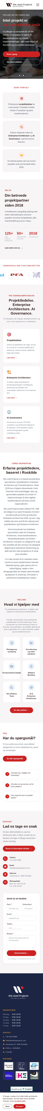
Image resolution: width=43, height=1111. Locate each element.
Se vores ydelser (14, 62)
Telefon (9, 924)
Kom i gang (12, 54)
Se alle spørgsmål (15, 759)
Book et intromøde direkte (19, 849)
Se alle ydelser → (21, 710)
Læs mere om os (14, 248)
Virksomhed (26, 904)
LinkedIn (9, 1052)
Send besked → (21, 953)
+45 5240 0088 (15, 860)
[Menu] (37, 5)
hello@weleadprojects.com (20, 868)
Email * (9, 914)
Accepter (19, 1106)
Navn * (9, 904)
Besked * (10, 934)
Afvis (7, 1106)
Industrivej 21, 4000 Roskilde (20, 876)
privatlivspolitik (19, 1101)
